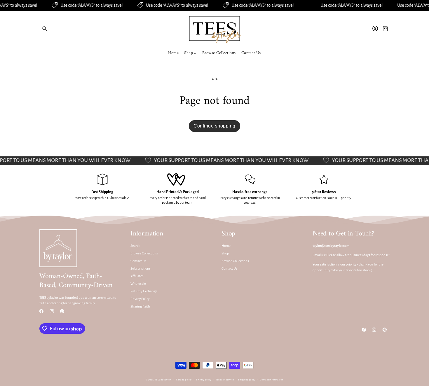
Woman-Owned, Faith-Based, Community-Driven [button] (75, 281)
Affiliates (137, 276)
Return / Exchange (143, 291)
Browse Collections (144, 254)
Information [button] (146, 233)
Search (135, 246)
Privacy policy (204, 379)
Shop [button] (228, 233)
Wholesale (138, 284)
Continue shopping (214, 125)
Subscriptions (140, 268)
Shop (225, 254)
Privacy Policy (139, 299)
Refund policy (183, 379)
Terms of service (225, 379)
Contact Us (138, 261)
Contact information (271, 379)
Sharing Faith (140, 306)
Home (226, 246)
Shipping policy (246, 379)
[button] (44, 28)
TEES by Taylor (163, 379)
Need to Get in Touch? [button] (343, 233)
